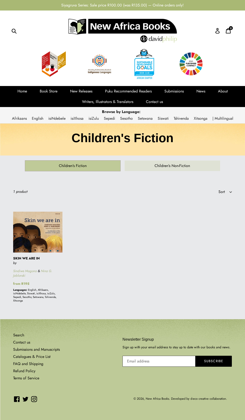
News (200, 91)
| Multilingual (222, 118)
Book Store (48, 91)
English (37, 118)
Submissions (174, 91)
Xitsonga (200, 118)
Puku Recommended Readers (128, 91)
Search (18, 335)
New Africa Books (157, 398)
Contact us (154, 101)
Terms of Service (26, 378)
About (223, 91)
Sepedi (109, 118)
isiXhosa (77, 118)
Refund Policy (24, 371)
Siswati (163, 118)
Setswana (145, 118)
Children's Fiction (73, 165)
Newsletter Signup (138, 339)
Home (22, 91)
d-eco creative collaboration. (208, 398)
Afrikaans (19, 118)
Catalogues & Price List (31, 356)
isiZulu (94, 118)
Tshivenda (181, 118)
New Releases (81, 91)
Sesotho (126, 118)
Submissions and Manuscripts (36, 349)
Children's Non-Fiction (172, 165)
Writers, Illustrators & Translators (107, 101)
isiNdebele (57, 118)
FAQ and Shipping (28, 363)
